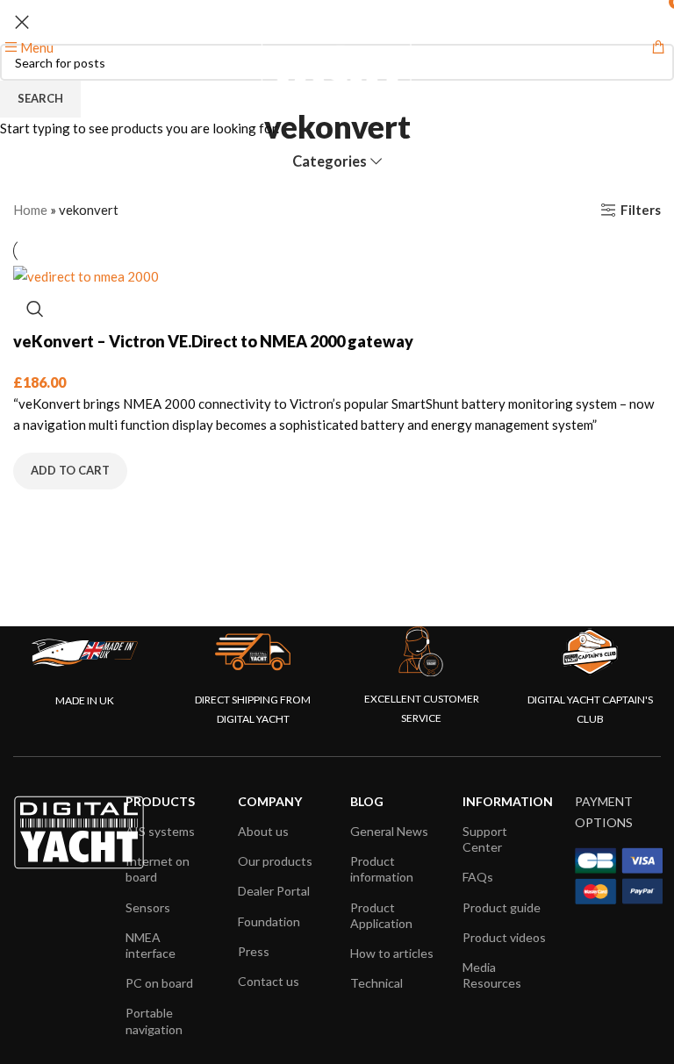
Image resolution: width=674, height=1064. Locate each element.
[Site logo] (337, 46)
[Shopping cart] (658, 47)
